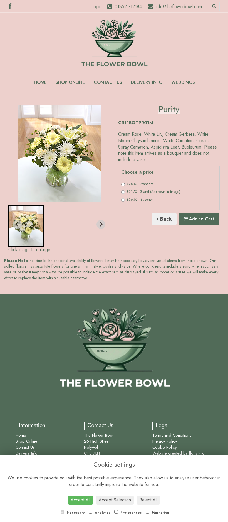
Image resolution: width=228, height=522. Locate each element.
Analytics (102, 512)
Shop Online (70, 82)
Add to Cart (201, 219)
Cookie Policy (164, 447)
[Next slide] (100, 224)
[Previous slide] (17, 224)
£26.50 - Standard (140, 183)
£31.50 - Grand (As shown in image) (153, 191)
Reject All (148, 500)
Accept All (80, 500)
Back (165, 219)
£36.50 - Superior (140, 199)
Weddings (183, 82)
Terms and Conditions (171, 435)
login (97, 6)
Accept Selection (115, 500)
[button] (26, 226)
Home (40, 82)
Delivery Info (146, 82)
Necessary (75, 512)
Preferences (130, 512)
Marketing (160, 512)
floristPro (197, 453)
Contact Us (108, 82)
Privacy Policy (164, 441)
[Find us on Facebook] (11, 6)
